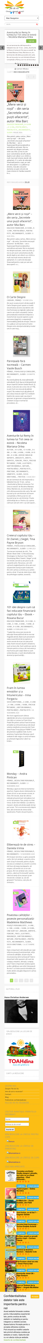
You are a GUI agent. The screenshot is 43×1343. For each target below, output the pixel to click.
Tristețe (21, 477)
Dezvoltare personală (24, 780)
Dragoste (19, 458)
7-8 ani (27, 452)
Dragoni (23, 931)
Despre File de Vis (12, 1088)
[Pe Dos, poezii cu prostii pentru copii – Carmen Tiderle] (11, 1245)
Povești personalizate (16, 925)
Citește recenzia (34, 1186)
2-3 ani (26, 702)
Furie (19, 463)
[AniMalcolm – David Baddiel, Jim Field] (11, 1210)
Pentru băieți (20, 127)
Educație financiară (15, 124)
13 (27, 980)
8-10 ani (27, 124)
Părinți (18, 300)
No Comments (22, 63)
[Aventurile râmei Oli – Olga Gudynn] (11, 1283)
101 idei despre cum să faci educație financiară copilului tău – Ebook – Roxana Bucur (21, 612)
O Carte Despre (16, 297)
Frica (25, 460)
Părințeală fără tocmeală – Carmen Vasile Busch (19, 364)
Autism (10, 449)
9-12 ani (11, 127)
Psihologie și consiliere (24, 371)
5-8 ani (20, 452)
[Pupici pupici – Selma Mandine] (11, 1198)
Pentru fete (12, 129)
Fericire (18, 460)
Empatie (10, 460)
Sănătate (11, 474)
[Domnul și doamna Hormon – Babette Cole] (11, 1259)
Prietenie (11, 471)
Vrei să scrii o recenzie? (14, 1091)
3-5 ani (33, 702)
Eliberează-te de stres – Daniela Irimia (21, 846)
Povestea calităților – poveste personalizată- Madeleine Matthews (21, 918)
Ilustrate (27, 463)
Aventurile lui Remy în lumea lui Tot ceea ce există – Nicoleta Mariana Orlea (21, 34)
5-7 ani (13, 452)
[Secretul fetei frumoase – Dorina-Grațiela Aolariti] (11, 1234)
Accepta (35, 1296)
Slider (9, 132)
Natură (25, 466)
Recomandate (24, 129)
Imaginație (11, 936)
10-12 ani (18, 449)
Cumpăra (21, 1186)
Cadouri (10, 300)
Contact (8, 1094)
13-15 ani (27, 449)
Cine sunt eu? (12, 931)
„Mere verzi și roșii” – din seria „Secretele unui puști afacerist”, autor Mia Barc (19, 219)
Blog (7, 1097)
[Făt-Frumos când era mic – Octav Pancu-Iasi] (11, 1271)
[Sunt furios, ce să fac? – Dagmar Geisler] (11, 1222)
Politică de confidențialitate (15, 1100)
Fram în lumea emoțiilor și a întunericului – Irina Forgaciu (19, 693)
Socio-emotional (14, 702)
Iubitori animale (14, 466)
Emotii (28, 458)
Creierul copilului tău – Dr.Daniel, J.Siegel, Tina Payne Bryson (21, 539)
